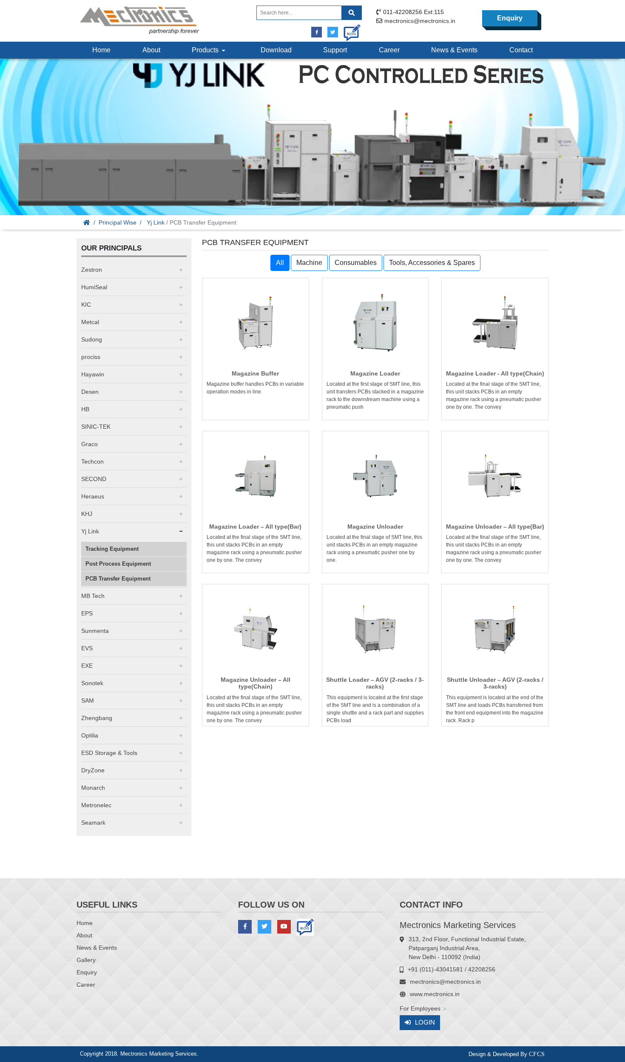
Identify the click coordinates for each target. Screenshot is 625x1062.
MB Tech (93, 595)
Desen (90, 391)
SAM (87, 700)
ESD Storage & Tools (109, 752)
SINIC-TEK (96, 426)
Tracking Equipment (112, 549)
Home (101, 50)
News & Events (454, 50)
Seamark (93, 822)
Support (335, 50)
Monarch (93, 787)
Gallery (86, 960)
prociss (90, 356)
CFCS (537, 1054)
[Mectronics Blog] (349, 29)
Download (276, 50)
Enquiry (510, 18)
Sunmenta (95, 630)
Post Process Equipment (118, 564)
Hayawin (92, 374)
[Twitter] (332, 32)
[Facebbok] (316, 32)
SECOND (93, 478)
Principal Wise (117, 222)
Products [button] (207, 50)
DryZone (93, 770)
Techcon (92, 461)
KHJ (86, 513)
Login (425, 1022)
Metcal (90, 322)
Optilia (89, 735)
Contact (521, 50)
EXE (87, 665)
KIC (86, 304)
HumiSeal (94, 287)
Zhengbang (96, 718)
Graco (89, 444)
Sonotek (92, 683)
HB (85, 409)
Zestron (91, 269)
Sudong (91, 339)
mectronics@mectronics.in (419, 20)
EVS (87, 648)
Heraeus (92, 496)
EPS (87, 613)
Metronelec (96, 805)
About (151, 50)
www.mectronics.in (435, 994)
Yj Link (156, 222)
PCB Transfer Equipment (118, 578)
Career (389, 50)
